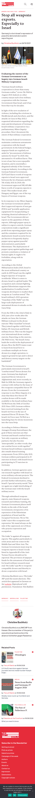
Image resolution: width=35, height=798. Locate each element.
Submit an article (8, 753)
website (8, 584)
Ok (10, 795)
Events (4, 762)
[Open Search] (25, 4)
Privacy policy (22, 795)
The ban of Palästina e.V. (21, 709)
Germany (22, 11)
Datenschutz (6, 774)
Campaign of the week (10, 756)
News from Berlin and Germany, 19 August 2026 (23, 685)
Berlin (17, 679)
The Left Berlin (9, 665)
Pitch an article (7, 750)
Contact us (6, 768)
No (15, 795)
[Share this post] (32, 652)
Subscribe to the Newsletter (14, 743)
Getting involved (8, 747)
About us (5, 765)
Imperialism (14, 598)
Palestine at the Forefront (13, 718)
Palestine (24, 598)
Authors (5, 759)
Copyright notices (8, 778)
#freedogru (20, 655)
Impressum (6, 771)
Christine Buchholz (11, 43)
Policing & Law (20, 705)
